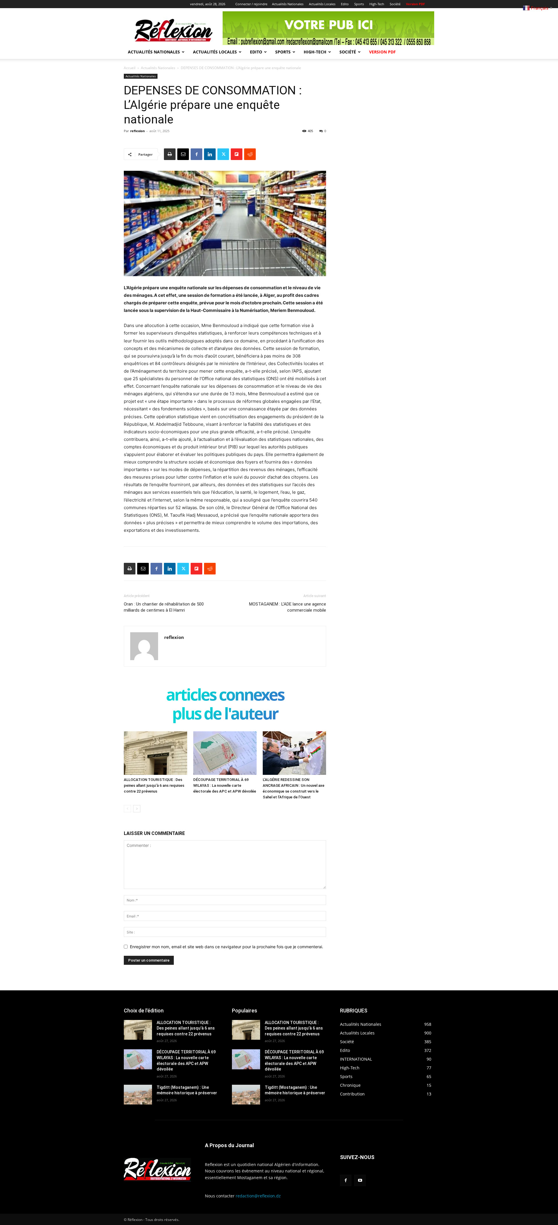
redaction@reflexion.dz (258, 1196)
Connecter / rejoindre (251, 4)
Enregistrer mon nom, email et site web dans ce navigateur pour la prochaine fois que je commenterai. (226, 946)
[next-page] (136, 808)
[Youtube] (360, 1180)
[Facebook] (196, 154)
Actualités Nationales (287, 4)
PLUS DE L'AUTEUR (225, 714)
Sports (359, 4)
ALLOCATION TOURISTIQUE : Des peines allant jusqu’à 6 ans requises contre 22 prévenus (154, 785)
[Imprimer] (170, 154)
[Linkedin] (210, 154)
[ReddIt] (250, 154)
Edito (345, 4)
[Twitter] (223, 154)
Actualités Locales (322, 4)
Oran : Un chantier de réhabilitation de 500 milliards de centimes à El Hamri (164, 607)
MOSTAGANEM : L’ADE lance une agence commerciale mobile (287, 607)
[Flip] (236, 154)
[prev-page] (127, 808)
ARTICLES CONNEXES (225, 695)
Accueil (129, 67)
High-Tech (376, 4)
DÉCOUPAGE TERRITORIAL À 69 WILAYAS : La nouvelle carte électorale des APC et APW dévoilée (224, 785)
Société (395, 4)
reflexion (137, 131)
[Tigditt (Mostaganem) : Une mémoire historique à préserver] (138, 1094)
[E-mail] (183, 154)
